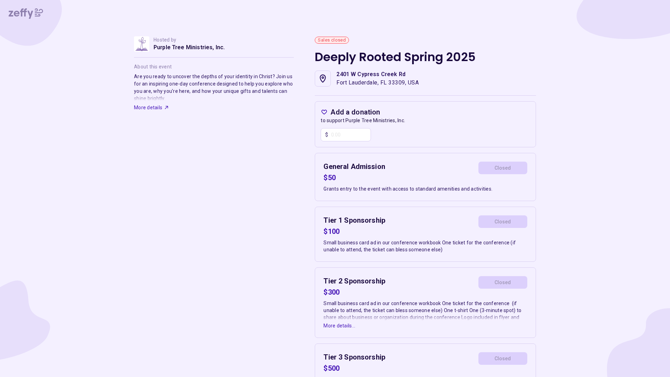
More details (148, 107)
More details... (339, 325)
